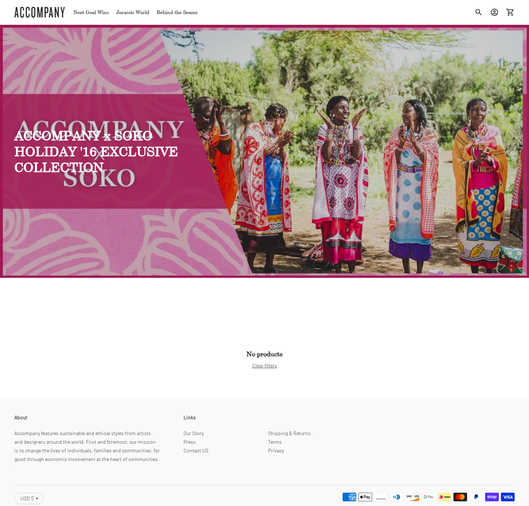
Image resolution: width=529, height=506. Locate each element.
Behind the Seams (177, 12)
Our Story (194, 433)
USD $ (27, 498)
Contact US (196, 450)
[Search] (479, 12)
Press (190, 442)
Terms (275, 442)
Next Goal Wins (91, 12)
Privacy (276, 450)
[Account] (494, 12)
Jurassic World (132, 12)
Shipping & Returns (289, 433)
